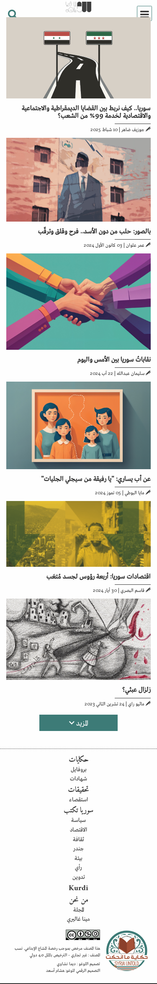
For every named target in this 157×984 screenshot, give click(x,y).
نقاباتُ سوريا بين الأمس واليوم (114, 358)
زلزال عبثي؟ (136, 688)
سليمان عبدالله (130, 372)
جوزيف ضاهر (132, 129)
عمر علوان (135, 244)
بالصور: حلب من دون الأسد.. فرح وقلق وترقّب (94, 230)
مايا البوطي (134, 492)
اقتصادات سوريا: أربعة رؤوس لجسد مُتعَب (98, 575)
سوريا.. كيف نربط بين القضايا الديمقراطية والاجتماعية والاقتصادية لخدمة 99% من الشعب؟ (86, 111)
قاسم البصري (132, 589)
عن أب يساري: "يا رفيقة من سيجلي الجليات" (96, 478)
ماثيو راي (136, 703)
